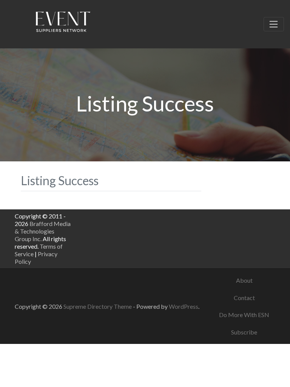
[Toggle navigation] (274, 24)
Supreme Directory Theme (98, 306)
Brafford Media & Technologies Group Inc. (43, 231)
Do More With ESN (244, 314)
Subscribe (244, 332)
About (244, 280)
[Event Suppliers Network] (62, 23)
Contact (244, 297)
